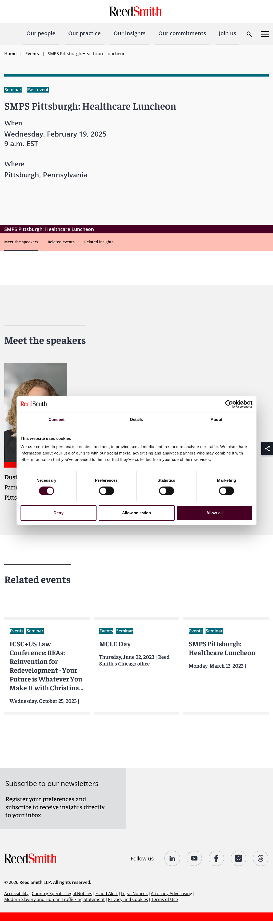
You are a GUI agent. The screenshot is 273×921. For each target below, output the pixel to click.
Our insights (130, 33)
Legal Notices (134, 893)
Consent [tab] (57, 419)
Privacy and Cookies (128, 899)
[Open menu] (265, 34)
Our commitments (182, 33)
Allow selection (136, 513)
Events (32, 54)
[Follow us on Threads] (261, 858)
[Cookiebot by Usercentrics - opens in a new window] (229, 404)
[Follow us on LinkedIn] (172, 858)
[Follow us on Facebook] (216, 858)
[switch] (106, 491)
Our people (40, 33)
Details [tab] (136, 419)
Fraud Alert (106, 893)
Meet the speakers (21, 241)
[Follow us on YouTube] (194, 858)
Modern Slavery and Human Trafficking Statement (54, 899)
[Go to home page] (136, 11)
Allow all (214, 513)
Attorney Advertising (171, 893)
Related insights (99, 241)
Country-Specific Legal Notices (62, 893)
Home (10, 54)
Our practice (84, 33)
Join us (227, 33)
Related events (61, 241)
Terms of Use (164, 899)
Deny (58, 513)
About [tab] (216, 419)
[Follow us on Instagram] (239, 858)
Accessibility (16, 893)
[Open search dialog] (249, 34)
